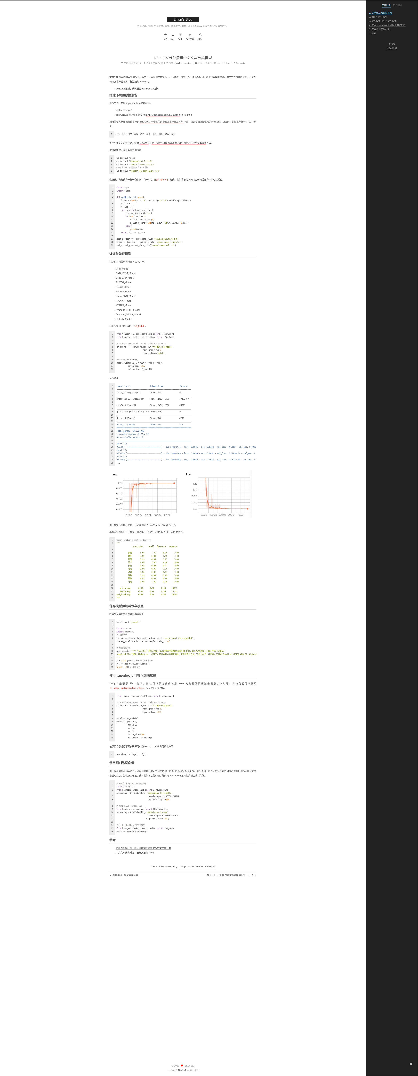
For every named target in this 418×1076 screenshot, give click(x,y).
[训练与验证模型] (254, 254)
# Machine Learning (168, 867)
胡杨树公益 (392, 48)
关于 (173, 39)
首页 (165, 39)
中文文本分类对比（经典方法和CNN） (135, 853)
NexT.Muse (183, 1070)
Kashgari (144, 82)
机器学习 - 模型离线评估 (125, 875)
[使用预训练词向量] (254, 763)
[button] (411, 1064)
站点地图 (190, 39)
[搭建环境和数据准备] (254, 95)
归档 (180, 39)
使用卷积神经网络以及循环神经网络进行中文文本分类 (179, 143)
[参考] (254, 840)
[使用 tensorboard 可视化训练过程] (254, 676)
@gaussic (144, 143)
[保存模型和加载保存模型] (254, 606)
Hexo (172, 1070)
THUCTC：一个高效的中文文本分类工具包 (161, 122)
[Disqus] (182, 918)
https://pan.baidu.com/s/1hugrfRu (163, 115)
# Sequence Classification (191, 867)
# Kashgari (210, 867)
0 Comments (239, 63)
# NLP (154, 867)
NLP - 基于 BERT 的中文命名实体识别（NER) (230, 875)
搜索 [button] (200, 39)
